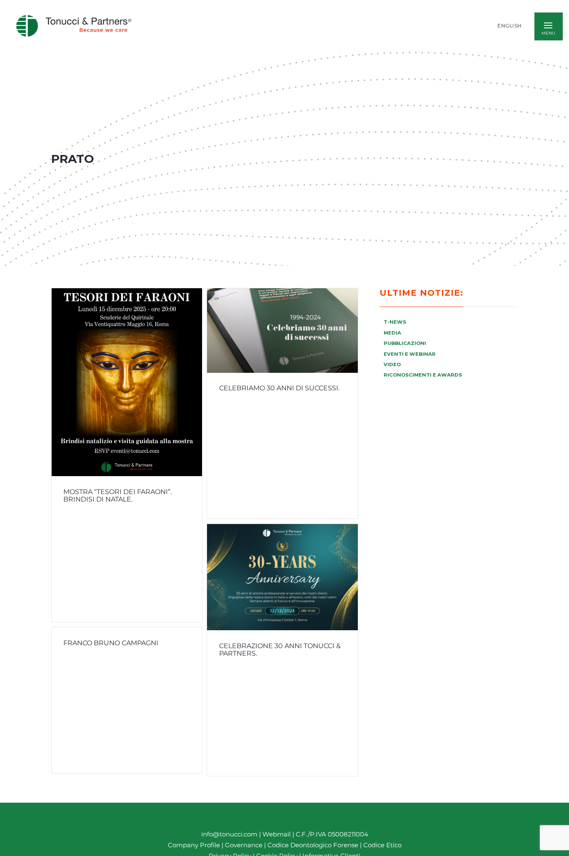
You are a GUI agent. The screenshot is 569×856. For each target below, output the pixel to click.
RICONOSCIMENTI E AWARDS (423, 375)
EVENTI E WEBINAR (410, 354)
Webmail (276, 834)
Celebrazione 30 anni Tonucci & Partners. (280, 649)
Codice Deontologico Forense (313, 845)
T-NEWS (395, 322)
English (509, 25)
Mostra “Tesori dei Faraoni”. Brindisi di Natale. (117, 496)
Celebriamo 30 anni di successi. (279, 388)
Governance (244, 845)
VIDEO (392, 364)
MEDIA (392, 333)
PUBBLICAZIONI (405, 343)
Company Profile (194, 845)
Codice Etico (382, 845)
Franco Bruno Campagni (110, 642)
